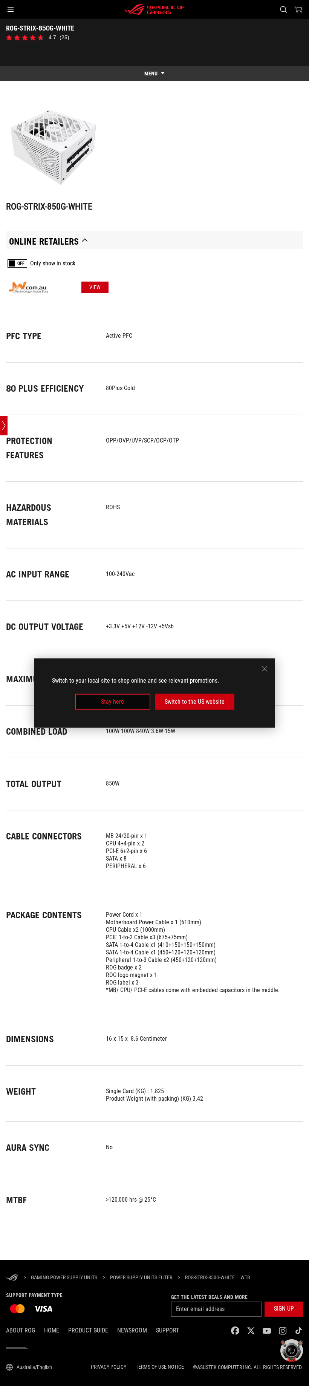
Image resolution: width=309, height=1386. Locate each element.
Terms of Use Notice (160, 1367)
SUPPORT (167, 1330)
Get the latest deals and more (209, 1297)
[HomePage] (12, 1278)
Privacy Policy (108, 1367)
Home (51, 1330)
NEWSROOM (132, 1330)
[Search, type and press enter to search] (283, 9)
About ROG (20, 1330)
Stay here (112, 701)
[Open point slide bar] (4, 425)
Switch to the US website (195, 701)
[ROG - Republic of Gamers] (154, 9)
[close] (264, 668)
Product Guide (88, 1330)
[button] (10, 9)
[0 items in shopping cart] (298, 9)
